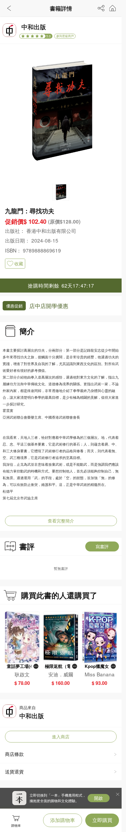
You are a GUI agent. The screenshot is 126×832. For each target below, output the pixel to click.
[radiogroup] (32, 36)
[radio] (23, 36)
